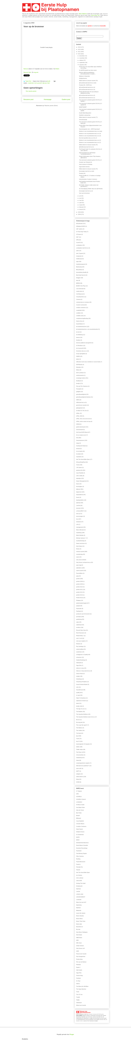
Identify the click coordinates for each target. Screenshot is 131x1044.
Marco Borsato (80, 530)
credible (78, 313)
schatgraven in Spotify (82, 654)
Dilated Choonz (80, 831)
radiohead (79, 624)
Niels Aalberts (83, 13)
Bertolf (78, 815)
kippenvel (78, 492)
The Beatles (79, 711)
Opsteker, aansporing (84, 115)
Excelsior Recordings (81, 848)
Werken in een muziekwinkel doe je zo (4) (90, 133)
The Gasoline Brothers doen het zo (85, 717)
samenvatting (79, 649)
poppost (78, 605)
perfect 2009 (79, 584)
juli (80, 196)
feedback (78, 380)
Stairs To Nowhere (81, 698)
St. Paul (78, 981)
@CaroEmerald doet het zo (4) (87, 87)
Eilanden (78, 367)
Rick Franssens (80, 633)
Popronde (78, 608)
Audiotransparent (80, 264)
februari (81, 207)
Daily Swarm (79, 829)
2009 (79, 212)
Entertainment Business (82, 842)
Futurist (78, 869)
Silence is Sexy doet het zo (83, 671)
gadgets (78, 391)
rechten (78, 627)
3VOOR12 (79, 796)
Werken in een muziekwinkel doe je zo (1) (90, 142)
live (77, 519)
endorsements (80, 375)
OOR (77, 951)
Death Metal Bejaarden (85, 113)
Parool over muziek (81, 954)
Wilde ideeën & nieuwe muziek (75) (88, 169)
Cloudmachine (80, 296)
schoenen (78, 657)
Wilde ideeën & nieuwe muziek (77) (88, 117)
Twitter (78, 1000)
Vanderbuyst (79, 757)
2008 (79, 214)
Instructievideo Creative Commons (88, 179)
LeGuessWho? (80, 511)
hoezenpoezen (80, 440)
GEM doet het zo (80, 402)
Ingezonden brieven (84, 166)
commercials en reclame (82, 302)
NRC (77, 940)
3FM (77, 240)
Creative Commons (81, 826)
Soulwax (78, 978)
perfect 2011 (79, 589)
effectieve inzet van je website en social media (88, 361)
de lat (77, 332)
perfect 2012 (79, 592)
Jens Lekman (79, 878)
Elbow (78, 370)
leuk (48, 83)
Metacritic (78, 910)
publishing (79, 619)
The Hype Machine (81, 989)
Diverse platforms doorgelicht (83, 342)
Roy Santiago (79, 646)
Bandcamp (79, 267)
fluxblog (78, 859)
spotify (78, 692)
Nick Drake (79, 546)
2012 (79, 49)
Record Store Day (81, 630)
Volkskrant (79, 1002)
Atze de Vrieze (80, 810)
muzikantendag (80, 540)
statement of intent (81, 700)
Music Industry (80, 916)
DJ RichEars (79, 345)
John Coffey (79, 475)
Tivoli (77, 738)
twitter (77, 747)
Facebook (78, 850)
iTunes (78, 465)
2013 (79, 47)
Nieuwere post (28, 99)
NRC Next (79, 943)
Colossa (78, 299)
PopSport (78, 611)
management (79, 527)
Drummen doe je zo (81, 351)
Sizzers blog (79, 975)
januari (81, 209)
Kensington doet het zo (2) (86, 191)
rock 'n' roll (79, 638)
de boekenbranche (81, 326)
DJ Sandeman (80, 834)
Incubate (78, 454)
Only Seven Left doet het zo (83, 562)
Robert (57, 69)
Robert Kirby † (80, 635)
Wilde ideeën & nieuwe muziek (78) (88, 80)
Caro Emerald (80, 288)
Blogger (72, 1034)
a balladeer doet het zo (82, 248)
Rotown (78, 643)
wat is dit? (78, 768)
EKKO (77, 840)
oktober (81, 60)
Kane (77, 484)
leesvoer (78, 508)
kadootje (78, 478)
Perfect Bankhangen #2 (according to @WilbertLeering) (88, 92)
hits (77, 437)
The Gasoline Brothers (82, 714)
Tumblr (78, 997)
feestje (78, 383)
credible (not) (79, 315)
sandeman (79, 652)
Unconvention (80, 755)
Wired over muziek (81, 1005)
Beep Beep (79, 269)
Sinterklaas (79, 679)
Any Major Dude (80, 807)
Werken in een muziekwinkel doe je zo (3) (90, 135)
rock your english (80, 641)
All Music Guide (80, 804)
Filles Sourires (80, 856)
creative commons (81, 307)
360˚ (77, 237)
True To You (79, 994)
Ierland (78, 448)
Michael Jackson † (81, 538)
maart (81, 205)
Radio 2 (78, 967)
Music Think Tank (80, 921)
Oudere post (66, 99)
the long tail (79, 722)
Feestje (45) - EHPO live (85, 85)
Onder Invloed (80, 945)
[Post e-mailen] (54, 81)
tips (77, 736)
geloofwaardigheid (81, 394)
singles (78, 676)
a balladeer (79, 245)
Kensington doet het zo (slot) (86, 171)
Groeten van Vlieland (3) (85, 162)
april (80, 202)
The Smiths (79, 730)
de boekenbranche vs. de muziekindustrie (87, 329)
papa (77, 576)
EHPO (78, 837)
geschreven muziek (81, 405)
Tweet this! (28, 81)
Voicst (77, 760)
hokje (77, 443)
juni (80, 198)
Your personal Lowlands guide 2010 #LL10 (90, 160)
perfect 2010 (79, 587)
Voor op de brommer (33, 26)
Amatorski (78, 256)
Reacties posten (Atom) (51, 105)
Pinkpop (78, 600)
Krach (77, 497)
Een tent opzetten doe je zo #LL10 (88, 138)
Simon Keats (79, 673)
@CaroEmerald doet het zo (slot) (87, 83)
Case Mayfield (80, 821)
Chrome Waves (80, 823)
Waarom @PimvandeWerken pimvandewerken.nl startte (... (87, 73)
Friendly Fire (79, 867)
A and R (78, 242)
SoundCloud (79, 689)
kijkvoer (44, 83)
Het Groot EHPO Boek (82, 432)
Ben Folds (79, 813)
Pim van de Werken (81, 962)
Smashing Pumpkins (81, 681)
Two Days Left (80, 752)
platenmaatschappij (81, 603)
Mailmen (78, 907)
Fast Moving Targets (81, 853)
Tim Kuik (78, 733)
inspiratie (78, 456)
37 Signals (79, 791)
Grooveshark (79, 429)
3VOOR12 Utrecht (81, 799)
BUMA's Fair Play (80, 286)
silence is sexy (80, 668)
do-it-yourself (38, 83)
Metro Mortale (79, 535)
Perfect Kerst (79, 597)
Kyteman (78, 888)
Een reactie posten (31, 91)
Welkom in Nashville (84, 76)
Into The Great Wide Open (83, 459)
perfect (78, 578)
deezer (78, 337)
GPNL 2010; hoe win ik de (83, 418)
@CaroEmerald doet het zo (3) (87, 89)
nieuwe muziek (80, 551)
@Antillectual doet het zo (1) (86, 147)
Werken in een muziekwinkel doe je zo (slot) (90, 131)
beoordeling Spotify (81, 272)
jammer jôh (79, 470)
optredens (79, 568)
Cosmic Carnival (80, 305)
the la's (78, 719)
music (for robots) (80, 913)
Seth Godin (79, 970)
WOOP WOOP (83, 107)
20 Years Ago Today (81, 231)
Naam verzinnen (80, 543)
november (82, 58)
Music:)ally (79, 924)
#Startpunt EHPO (80, 226)
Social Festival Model (81, 684)
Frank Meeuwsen (80, 861)
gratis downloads (80, 427)
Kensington (79, 486)
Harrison (25, 69)
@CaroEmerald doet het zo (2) (87, 95)
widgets (78, 774)
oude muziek (79, 570)
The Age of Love (80, 708)
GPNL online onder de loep (83, 421)
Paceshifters (79, 573)
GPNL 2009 (79, 416)
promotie (78, 616)
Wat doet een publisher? (82, 765)
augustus (81, 64)
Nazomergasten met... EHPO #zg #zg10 (89, 129)
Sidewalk (78, 662)
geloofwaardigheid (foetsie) (83, 397)
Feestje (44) (82, 173)
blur (77, 280)
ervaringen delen (80, 378)
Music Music (79, 918)
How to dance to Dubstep (85, 164)
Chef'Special (79, 294)
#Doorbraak (79, 223)
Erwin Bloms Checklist (82, 845)
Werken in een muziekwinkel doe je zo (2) (90, 140)
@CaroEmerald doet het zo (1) (87, 97)
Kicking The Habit (80, 883)
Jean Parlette (79, 473)
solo (77, 687)
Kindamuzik (79, 886)
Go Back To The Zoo (81, 410)
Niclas (78, 549)
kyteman (78, 502)
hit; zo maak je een (81, 435)
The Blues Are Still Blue (82, 986)
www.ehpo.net (95, 15)
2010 (79, 54)
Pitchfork (78, 964)
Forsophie (79, 389)
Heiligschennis (83, 78)
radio (77, 622)
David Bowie (79, 324)
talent (77, 703)
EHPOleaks (79, 364)
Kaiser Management (81, 481)
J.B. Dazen (79, 467)
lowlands (78, 521)
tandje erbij (79, 706)
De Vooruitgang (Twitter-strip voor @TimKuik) (91, 188)
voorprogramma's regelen (83, 763)
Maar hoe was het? (81, 902)
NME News (79, 937)
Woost (78, 779)
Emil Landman (80, 372)
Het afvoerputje (83, 119)
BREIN (78, 283)
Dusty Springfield (80, 353)
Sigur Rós (78, 665)
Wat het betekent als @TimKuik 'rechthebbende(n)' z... (87, 153)
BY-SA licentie (100, 1014)
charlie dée (79, 291)
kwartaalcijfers (80, 500)
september (82, 62)
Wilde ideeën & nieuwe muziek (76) (88, 144)
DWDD (78, 356)
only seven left (80, 559)
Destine (78, 340)
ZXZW (77, 782)
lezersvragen (79, 516)
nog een (36, 72)
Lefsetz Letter (79, 894)
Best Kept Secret (80, 275)
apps (77, 261)
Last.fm (78, 505)
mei (80, 200)
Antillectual (79, 258)
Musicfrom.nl (79, 926)
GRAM (78, 424)
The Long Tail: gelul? (81, 725)
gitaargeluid (79, 408)
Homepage (47, 99)
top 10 (78, 741)
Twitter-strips (79, 749)
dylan (77, 359)
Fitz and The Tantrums (82, 386)
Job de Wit (79, 880)
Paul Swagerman (80, 956)
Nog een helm (27, 72)
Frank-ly (78, 864)
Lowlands (78, 899)
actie (77, 250)
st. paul (78, 695)
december (82, 56)
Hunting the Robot (81, 446)
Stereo (78, 983)
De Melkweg (79, 334)
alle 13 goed (79, 253)
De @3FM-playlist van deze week (88, 70)
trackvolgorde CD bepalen (83, 744)
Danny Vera (79, 321)
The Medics (79, 727)
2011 (79, 51)
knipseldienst (79, 494)
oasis (77, 557)
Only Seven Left (80, 948)
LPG (77, 524)
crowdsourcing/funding (82, 318)
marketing (78, 532)
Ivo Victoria (79, 875)
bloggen (78, 277)
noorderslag (79, 554)
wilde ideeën (79, 776)
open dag (78, 565)
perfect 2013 (79, 595)
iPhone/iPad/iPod (80, 462)
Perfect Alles (79, 959)
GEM (77, 399)
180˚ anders (79, 229)
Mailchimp (79, 905)
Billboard (78, 818)
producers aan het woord (82, 614)
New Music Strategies (82, 932)
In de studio (79, 451)
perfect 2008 (79, 581)
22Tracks (78, 234)
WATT (77, 771)
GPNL (77, 413)
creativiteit (31, 83)
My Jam (78, 929)
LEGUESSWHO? (80, 897)
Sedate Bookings (80, 660)
